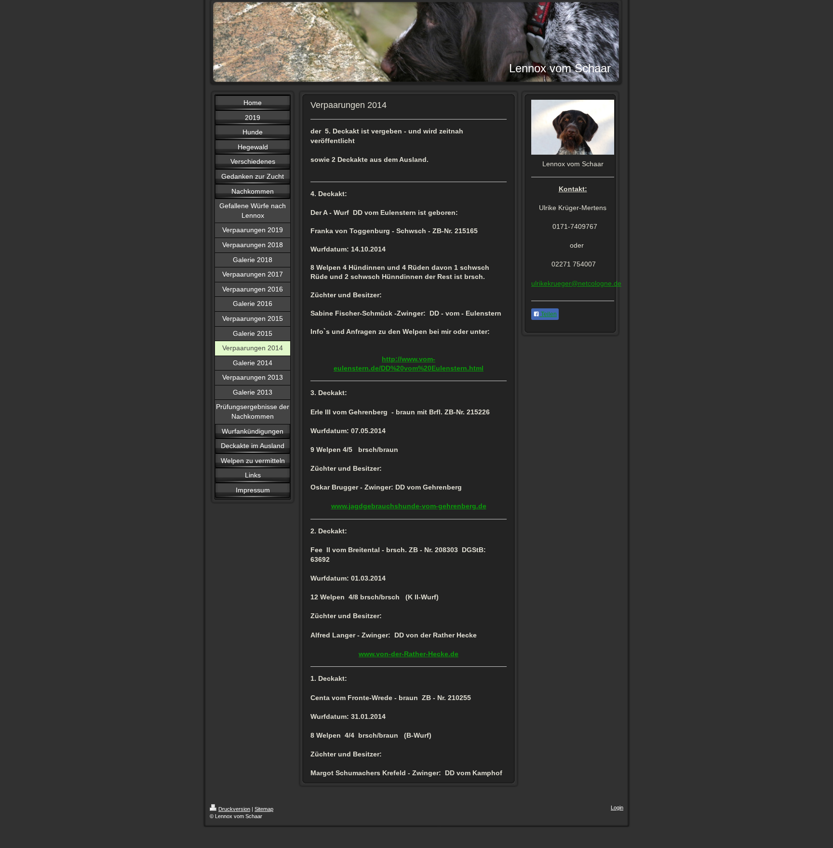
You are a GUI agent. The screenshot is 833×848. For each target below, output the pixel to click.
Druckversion (234, 809)
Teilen (548, 314)
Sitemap (264, 809)
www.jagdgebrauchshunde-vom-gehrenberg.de (408, 506)
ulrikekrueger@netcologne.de (576, 283)
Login (617, 807)
